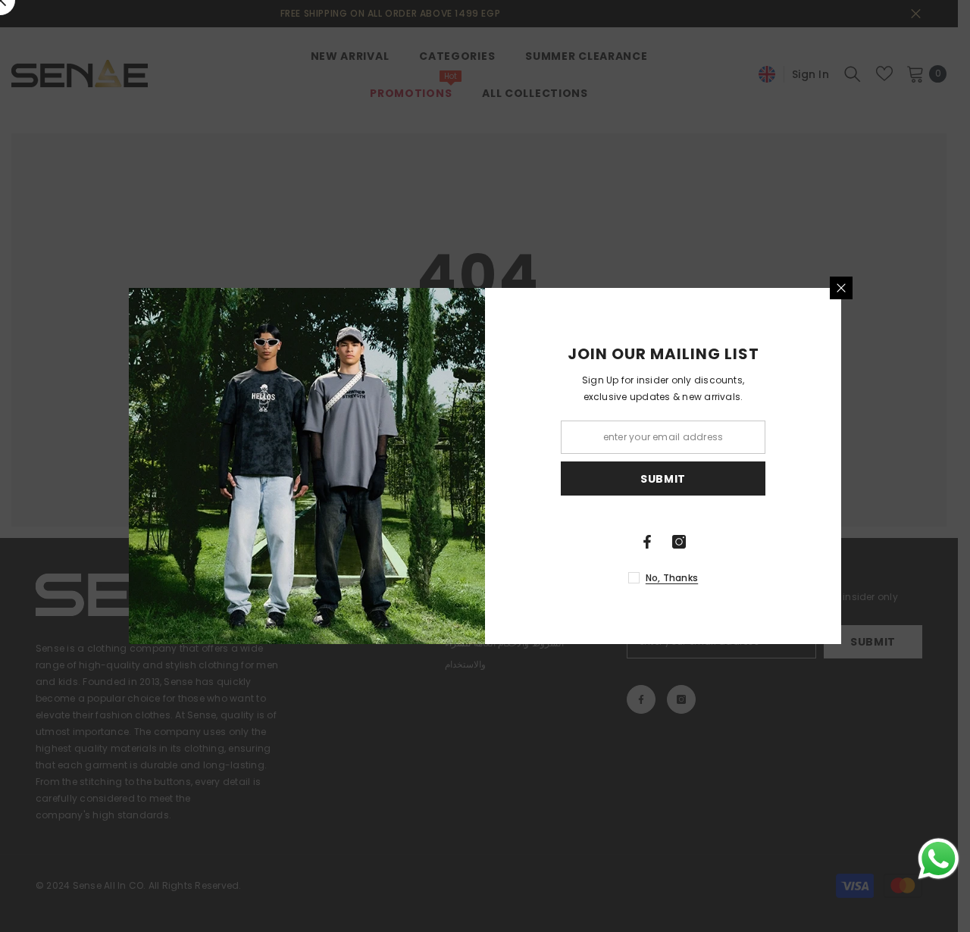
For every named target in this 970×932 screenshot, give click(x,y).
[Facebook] (647, 542)
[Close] (841, 288)
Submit (663, 478)
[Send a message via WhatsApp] (938, 859)
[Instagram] (679, 542)
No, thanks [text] (672, 577)
